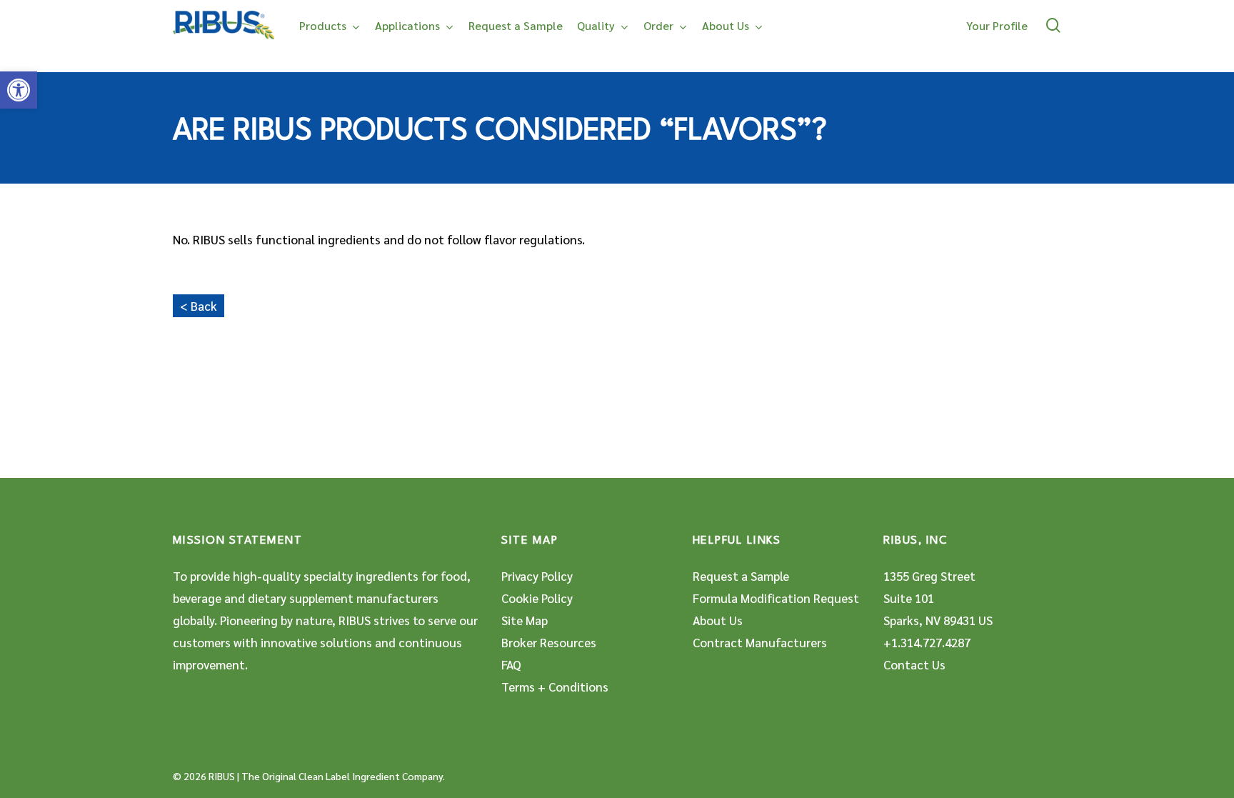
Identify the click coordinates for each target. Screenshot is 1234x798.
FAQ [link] (511, 664)
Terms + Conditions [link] (554, 686)
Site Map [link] (524, 620)
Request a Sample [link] (741, 576)
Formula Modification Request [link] (776, 598)
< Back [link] (198, 306)
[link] (18, 90)
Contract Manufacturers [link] (760, 642)
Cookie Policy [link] (537, 598)
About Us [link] (718, 620)
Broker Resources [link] (548, 642)
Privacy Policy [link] (537, 576)
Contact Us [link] (914, 664)
